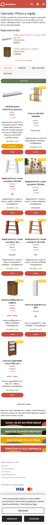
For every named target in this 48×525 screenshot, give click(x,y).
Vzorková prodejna (7, 469)
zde (35, 504)
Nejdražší (21, 68)
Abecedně (8, 73)
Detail (12, 152)
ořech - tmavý (12, 315)
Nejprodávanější (38, 68)
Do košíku (12, 146)
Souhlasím (34, 518)
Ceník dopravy (6, 472)
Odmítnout (12, 518)
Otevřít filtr (24, 81)
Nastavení (23, 510)
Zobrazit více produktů (23, 60)
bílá (12, 194)
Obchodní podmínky (8, 475)
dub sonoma (35, 130)
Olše (35, 255)
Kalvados (12, 255)
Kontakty (4, 466)
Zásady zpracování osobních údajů (13, 477)
